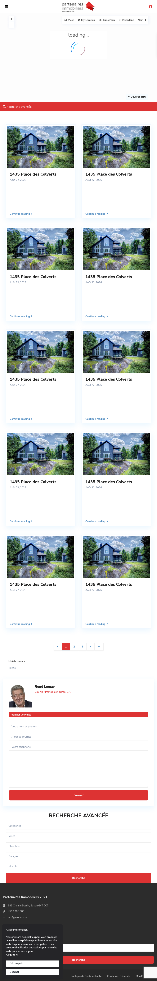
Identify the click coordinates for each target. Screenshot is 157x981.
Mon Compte (143, 976)
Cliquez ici (12, 954)
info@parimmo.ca (17, 917)
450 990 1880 (16, 911)
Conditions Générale (118, 976)
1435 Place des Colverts (33, 174)
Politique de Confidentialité (86, 976)
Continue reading (20, 213)
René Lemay (45, 686)
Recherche (78, 960)
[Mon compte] (150, 7)
